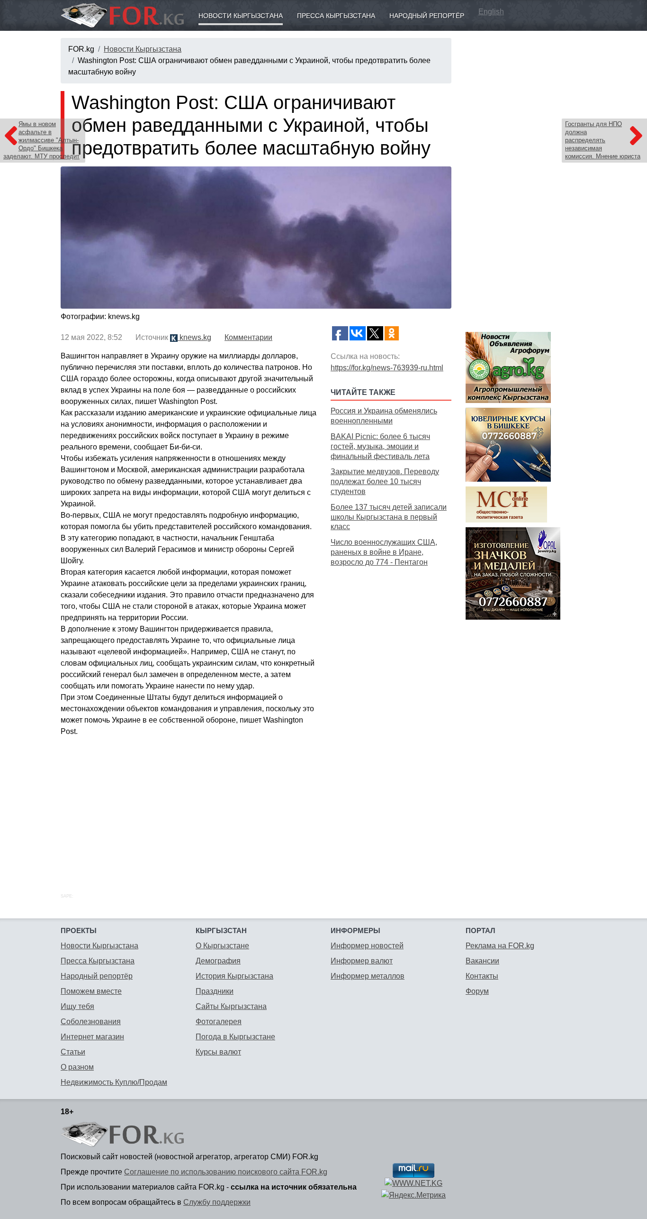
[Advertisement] (391, 719)
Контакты (482, 976)
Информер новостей (367, 946)
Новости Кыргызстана (240, 15)
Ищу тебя (77, 1006)
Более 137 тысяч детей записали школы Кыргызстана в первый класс (389, 517)
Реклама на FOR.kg (500, 946)
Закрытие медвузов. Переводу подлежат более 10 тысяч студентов (385, 481)
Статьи (73, 1052)
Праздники (215, 991)
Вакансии (482, 961)
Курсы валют (218, 1052)
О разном (77, 1067)
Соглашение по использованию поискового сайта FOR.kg (225, 1172)
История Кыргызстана (234, 976)
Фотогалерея (219, 1021)
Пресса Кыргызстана (336, 15)
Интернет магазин (92, 1037)
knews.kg (194, 337)
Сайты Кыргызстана (231, 1006)
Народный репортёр (426, 15)
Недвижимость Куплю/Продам (114, 1082)
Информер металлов (367, 976)
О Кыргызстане (222, 946)
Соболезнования (91, 1021)
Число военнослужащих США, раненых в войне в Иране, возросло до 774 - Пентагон (384, 552)
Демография (218, 961)
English (491, 12)
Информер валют (362, 961)
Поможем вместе (91, 991)
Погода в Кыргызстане (235, 1037)
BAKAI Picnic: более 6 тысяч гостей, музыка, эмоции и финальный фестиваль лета (380, 446)
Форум (477, 991)
